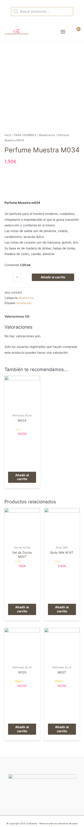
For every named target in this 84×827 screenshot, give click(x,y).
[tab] (42, 316)
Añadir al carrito (53, 277)
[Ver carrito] (76, 31)
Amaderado (24, 303)
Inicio (7, 135)
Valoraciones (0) (17, 316)
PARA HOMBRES (25, 135)
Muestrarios (47, 135)
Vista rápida (22, 408)
